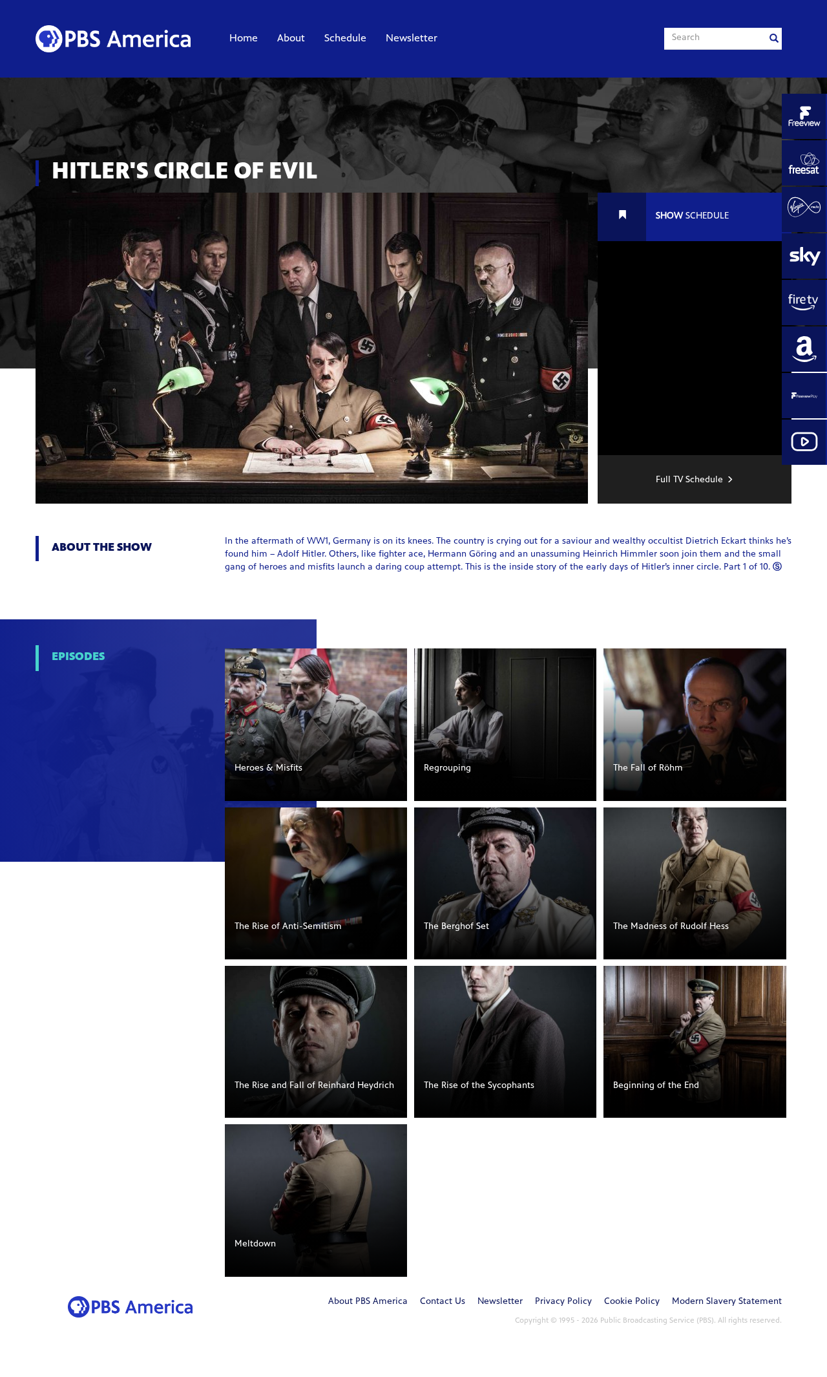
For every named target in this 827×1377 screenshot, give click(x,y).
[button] (316, 724)
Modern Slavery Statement (727, 1302)
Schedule (345, 39)
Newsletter (411, 39)
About (291, 39)
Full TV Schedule (689, 480)
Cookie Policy (632, 1302)
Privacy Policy (563, 1302)
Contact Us (442, 1302)
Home (243, 39)
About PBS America (368, 1302)
